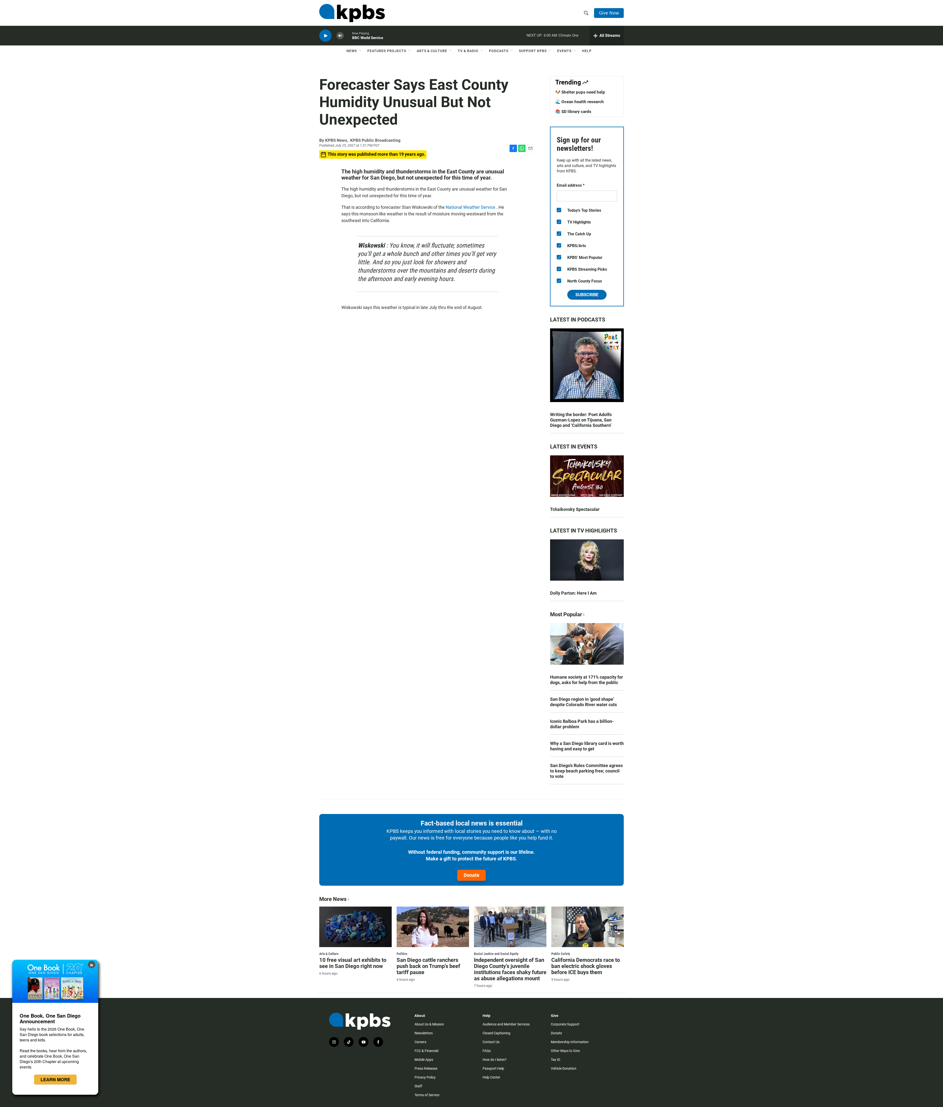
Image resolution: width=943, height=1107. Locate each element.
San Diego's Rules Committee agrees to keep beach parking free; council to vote (586, 771)
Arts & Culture (432, 51)
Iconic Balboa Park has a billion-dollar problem (582, 724)
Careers (420, 1042)
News (352, 51)
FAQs (487, 1051)
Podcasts (498, 51)
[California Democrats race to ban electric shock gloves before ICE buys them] (587, 927)
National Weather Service (471, 207)
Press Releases (426, 1068)
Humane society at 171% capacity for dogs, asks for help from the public (586, 679)
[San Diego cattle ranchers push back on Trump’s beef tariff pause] (433, 927)
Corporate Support (565, 1024)
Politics (402, 954)
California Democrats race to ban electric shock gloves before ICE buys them (585, 966)
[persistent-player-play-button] (325, 36)
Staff (418, 1086)
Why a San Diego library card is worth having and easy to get (587, 746)
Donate (471, 875)
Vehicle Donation (563, 1068)
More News (333, 899)
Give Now (609, 13)
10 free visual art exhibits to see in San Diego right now (352, 963)
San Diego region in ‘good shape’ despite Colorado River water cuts (583, 702)
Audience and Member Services (506, 1024)
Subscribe (586, 294)
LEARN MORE (55, 1079)
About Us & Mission (429, 1024)
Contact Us (491, 1042)
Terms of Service (427, 1095)
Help (587, 51)
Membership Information (570, 1042)
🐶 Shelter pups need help (580, 92)
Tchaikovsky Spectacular (575, 509)
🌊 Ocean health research (579, 101)
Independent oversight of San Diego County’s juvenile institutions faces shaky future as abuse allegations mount (510, 969)
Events (564, 51)
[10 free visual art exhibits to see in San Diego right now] (355, 927)
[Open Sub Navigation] (360, 51)
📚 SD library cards (573, 111)
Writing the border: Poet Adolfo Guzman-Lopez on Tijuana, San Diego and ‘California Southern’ (581, 420)
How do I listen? (495, 1060)
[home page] (352, 13)
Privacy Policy (425, 1077)
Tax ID (555, 1060)
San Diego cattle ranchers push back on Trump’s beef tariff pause (428, 966)
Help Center (491, 1077)
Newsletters (424, 1033)
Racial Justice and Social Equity (496, 954)
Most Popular (566, 614)
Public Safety (560, 954)
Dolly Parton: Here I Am (573, 593)
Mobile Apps (424, 1060)
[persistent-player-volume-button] (340, 35)
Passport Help (493, 1068)
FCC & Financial (426, 1051)
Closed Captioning (496, 1033)
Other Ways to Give (565, 1051)
